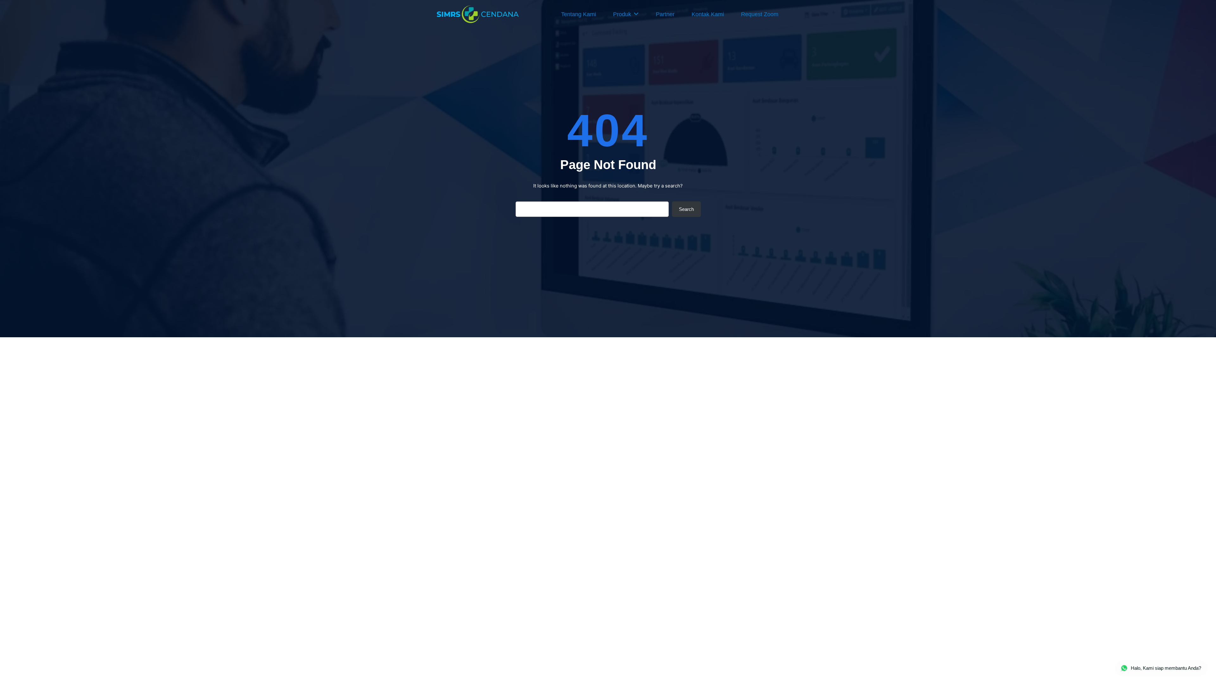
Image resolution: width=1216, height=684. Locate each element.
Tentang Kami (578, 14)
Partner (665, 14)
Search (686, 209)
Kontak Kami (708, 14)
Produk (622, 14)
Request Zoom (759, 14)
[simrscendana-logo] (478, 14)
